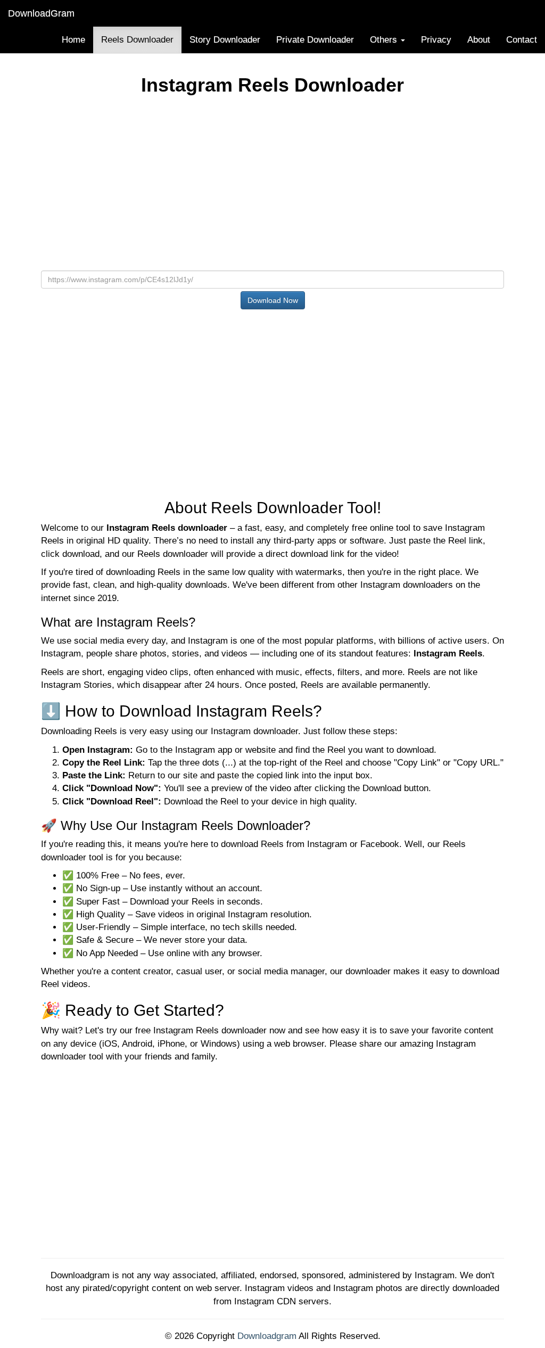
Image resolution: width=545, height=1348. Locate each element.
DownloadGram (41, 13)
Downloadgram (266, 1336)
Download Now (272, 300)
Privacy (436, 40)
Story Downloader (224, 40)
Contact (521, 40)
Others (385, 40)
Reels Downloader (137, 40)
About (478, 40)
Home (73, 40)
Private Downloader (315, 40)
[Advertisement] (272, 186)
